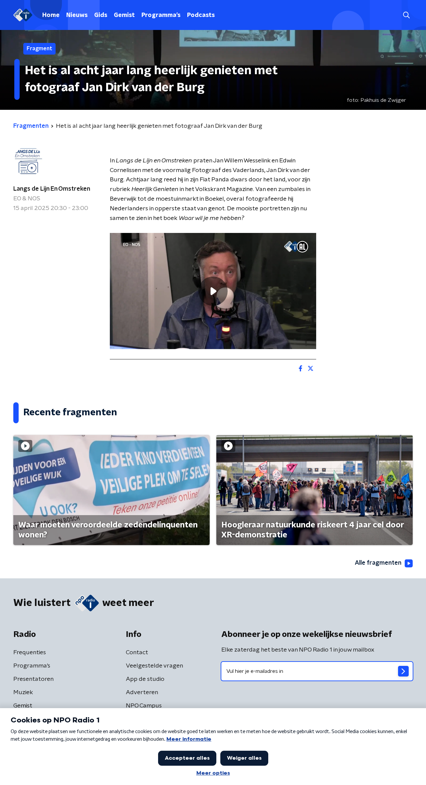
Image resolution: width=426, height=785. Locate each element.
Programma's (160, 15)
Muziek (23, 692)
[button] (406, 15)
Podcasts (201, 15)
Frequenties (29, 653)
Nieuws (77, 15)
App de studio (145, 679)
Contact (137, 653)
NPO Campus (144, 706)
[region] (213, 291)
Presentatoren (33, 679)
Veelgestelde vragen (154, 666)
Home (51, 15)
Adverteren (142, 692)
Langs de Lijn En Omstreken (51, 189)
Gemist (124, 15)
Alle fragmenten (378, 563)
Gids (100, 15)
